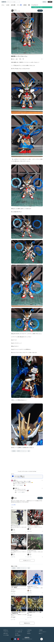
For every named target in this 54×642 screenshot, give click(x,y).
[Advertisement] (27, 460)
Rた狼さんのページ (27, 560)
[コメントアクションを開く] (42, 480)
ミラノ (30, 590)
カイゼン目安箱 (6, 635)
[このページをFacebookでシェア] (15, 639)
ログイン (44, 1)
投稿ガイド (41, 633)
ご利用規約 (41, 630)
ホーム (3, 4)
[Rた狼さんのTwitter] (12, 507)
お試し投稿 (13, 4)
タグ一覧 (16, 633)
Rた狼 (15, 10)
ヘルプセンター (35, 4)
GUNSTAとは (5, 630)
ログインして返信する (20, 485)
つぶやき (7, 4)
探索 (29, 4)
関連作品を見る (27, 623)
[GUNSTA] (4, 2)
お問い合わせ (5, 633)
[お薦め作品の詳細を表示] (42, 59)
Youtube (28, 631)
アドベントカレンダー (19, 630)
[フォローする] (40, 11)
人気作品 (24, 4)
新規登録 (50, 1)
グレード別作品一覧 (18, 631)
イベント (19, 4)
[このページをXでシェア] (12, 639)
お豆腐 (14, 480)
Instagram (28, 633)
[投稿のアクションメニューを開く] (26, 532)
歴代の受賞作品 (17, 635)
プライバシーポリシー (42, 631)
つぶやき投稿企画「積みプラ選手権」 (37, 7)
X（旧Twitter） (29, 630)
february (14, 591)
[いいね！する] (41, 639)
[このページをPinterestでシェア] (18, 639)
